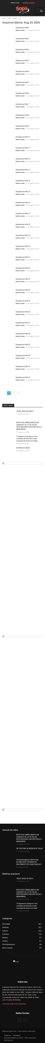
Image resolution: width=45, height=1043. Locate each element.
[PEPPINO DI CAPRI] (8, 451)
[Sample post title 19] (8, 238)
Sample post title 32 (23, 377)
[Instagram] (25, 1020)
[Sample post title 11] (8, 151)
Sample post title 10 (23, 137)
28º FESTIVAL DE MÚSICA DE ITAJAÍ (29, 848)
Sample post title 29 (23, 344)
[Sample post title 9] (8, 129)
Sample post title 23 (23, 279)
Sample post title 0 (22, 28)
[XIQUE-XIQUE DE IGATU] (8, 414)
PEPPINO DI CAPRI (23, 448)
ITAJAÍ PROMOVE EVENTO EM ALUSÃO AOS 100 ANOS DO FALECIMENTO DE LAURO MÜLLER (28, 862)
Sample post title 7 (22, 104)
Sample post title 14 (23, 181)
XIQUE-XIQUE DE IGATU (24, 411)
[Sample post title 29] (8, 347)
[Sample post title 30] (8, 358)
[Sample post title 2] (8, 52)
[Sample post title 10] (8, 140)
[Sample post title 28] (8, 336)
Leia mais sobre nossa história (14, 1004)
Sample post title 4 (22, 71)
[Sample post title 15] (8, 194)
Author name (20, 30)
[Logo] (22, 10)
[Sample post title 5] (8, 85)
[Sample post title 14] (8, 183)
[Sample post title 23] (8, 282)
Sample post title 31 (23, 366)
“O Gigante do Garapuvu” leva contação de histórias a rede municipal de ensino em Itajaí (27, 439)
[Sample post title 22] (8, 271)
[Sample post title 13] (8, 173)
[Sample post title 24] (8, 293)
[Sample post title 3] (8, 63)
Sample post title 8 (22, 115)
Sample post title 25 (23, 301)
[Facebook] (19, 1020)
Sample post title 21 (23, 257)
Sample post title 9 (22, 126)
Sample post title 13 (23, 170)
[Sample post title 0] (8, 30)
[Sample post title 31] (8, 369)
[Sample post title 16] (8, 205)
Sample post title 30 (23, 355)
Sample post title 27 (23, 323)
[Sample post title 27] (8, 326)
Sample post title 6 (22, 93)
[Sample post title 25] (8, 304)
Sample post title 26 (23, 312)
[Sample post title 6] (8, 96)
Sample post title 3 (22, 60)
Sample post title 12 (23, 159)
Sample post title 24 (23, 290)
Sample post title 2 (22, 49)
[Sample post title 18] (8, 227)
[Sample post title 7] (8, 107)
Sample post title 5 (22, 82)
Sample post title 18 (23, 224)
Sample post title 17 (23, 213)
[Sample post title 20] (8, 249)
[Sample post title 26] (8, 315)
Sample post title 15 (23, 191)
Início (4, 18)
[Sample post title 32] (8, 380)
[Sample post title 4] (8, 74)
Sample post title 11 (23, 148)
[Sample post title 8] (8, 118)
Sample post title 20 (23, 246)
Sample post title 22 (23, 268)
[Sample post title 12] (8, 162)
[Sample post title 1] (8, 41)
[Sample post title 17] (8, 216)
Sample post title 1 (22, 38)
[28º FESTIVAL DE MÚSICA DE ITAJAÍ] (8, 851)
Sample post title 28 (23, 334)
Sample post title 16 (23, 202)
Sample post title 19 (23, 235)
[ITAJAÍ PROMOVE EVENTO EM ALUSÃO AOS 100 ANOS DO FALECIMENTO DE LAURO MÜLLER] (8, 863)
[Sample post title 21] (8, 260)
